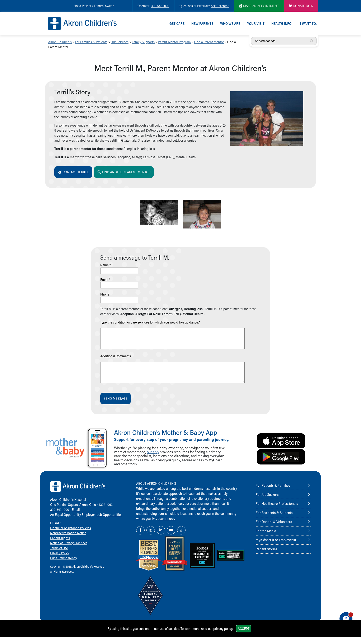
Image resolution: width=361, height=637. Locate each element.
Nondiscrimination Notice (68, 533)
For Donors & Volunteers (274, 521)
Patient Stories (266, 549)
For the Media (266, 530)
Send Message (115, 398)
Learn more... (166, 518)
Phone (104, 294)
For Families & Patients (91, 42)
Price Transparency (63, 558)
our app (153, 451)
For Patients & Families (273, 485)
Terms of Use (59, 548)
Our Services (119, 42)
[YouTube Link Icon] (171, 530)
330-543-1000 (160, 6)
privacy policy (222, 628)
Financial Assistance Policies (70, 528)
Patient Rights (60, 538)
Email (76, 509)
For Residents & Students (274, 512)
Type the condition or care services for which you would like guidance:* (150, 322)
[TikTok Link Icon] (181, 530)
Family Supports (143, 42)
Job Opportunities (109, 514)
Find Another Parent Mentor (125, 172)
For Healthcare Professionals (277, 503)
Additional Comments (115, 356)
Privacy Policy (59, 553)
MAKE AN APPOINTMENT (260, 6)
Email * (105, 279)
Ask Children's (220, 6)
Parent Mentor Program (174, 42)
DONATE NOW (302, 6)
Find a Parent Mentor (209, 42)
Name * (105, 265)
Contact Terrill (75, 172)
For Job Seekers (267, 494)
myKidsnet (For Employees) (276, 539)
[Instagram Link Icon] (150, 530)
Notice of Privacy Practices (68, 543)
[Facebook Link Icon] (140, 530)
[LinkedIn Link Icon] (161, 530)
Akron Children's (60, 42)
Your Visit (255, 23)
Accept (243, 628)
